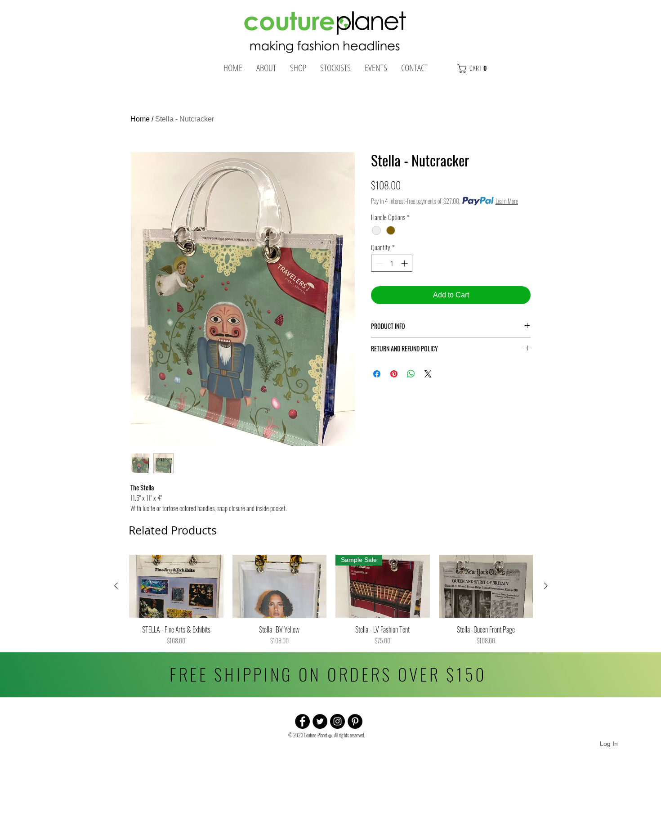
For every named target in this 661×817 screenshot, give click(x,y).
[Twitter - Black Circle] (320, 721)
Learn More (507, 201)
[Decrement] (378, 263)
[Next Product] (545, 585)
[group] (331, 600)
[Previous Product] (116, 585)
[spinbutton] (391, 263)
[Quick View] (176, 586)
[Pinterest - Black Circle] (355, 721)
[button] (491, 68)
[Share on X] (428, 373)
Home (140, 119)
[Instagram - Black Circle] (337, 721)
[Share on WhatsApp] (411, 373)
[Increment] (405, 263)
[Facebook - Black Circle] (302, 721)
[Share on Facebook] (376, 373)
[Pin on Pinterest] (394, 373)
